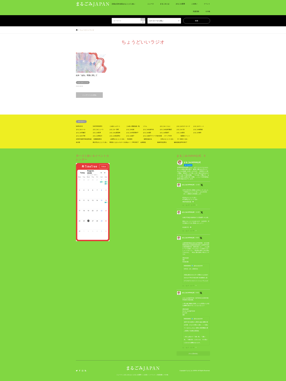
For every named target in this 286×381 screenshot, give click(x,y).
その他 (207, 11)
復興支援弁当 (148, 139)
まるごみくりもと (165, 126)
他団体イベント (185, 136)
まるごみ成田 (147, 132)
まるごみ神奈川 (97, 136)
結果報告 (143, 142)
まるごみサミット (198, 126)
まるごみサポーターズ (183, 126)
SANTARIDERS (97, 126)
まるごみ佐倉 (130, 129)
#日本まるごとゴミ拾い (189, 197)
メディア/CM (168, 136)
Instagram (82, 370)
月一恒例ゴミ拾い (182, 139)
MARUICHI (79, 126)
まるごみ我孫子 (164, 132)
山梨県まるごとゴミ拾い (117, 139)
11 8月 (198, 184)
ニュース (150, 4)
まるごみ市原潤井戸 (132, 132)
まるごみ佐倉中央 (148, 129)
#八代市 (184, 313)
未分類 (78, 142)
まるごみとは (164, 4)
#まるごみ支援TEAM (188, 311)
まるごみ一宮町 (114, 129)
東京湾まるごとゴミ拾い (100, 142)
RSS (85, 370)
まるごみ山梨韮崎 (114, 132)
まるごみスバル (80, 129)
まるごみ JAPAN (192, 370)
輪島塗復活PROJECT (180, 142)
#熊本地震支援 (186, 202)
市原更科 (129, 139)
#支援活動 (185, 262)
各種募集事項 (98, 139)
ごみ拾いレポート (114, 126)
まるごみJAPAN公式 (188, 184)
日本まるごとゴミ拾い (167, 139)
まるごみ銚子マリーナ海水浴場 (152, 136)
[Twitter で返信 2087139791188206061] (183, 231)
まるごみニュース (98, 129)
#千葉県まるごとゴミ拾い (190, 199)
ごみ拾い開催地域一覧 (133, 126)
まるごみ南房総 (198, 129)
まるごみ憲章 (180, 4)
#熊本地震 (185, 258)
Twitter (77, 370)
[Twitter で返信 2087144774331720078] (183, 205)
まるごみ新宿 (181, 132)
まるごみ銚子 (130, 136)
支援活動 (196, 11)
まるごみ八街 (181, 129)
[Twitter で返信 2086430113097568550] (183, 286)
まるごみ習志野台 (114, 136)
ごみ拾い (194, 4)
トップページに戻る (89, 95)
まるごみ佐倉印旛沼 (166, 129)
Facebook (79, 370)
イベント (207, 4)
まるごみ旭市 (197, 132)
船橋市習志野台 (162, 142)
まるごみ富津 (97, 132)
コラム (145, 126)
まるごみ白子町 (80, 136)
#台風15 (184, 227)
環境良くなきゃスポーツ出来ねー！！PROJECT (124, 142)
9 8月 (197, 237)
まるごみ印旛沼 (80, 132)
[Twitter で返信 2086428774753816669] (183, 348)
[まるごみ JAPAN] (143, 369)
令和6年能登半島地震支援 (83, 139)
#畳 (183, 260)
